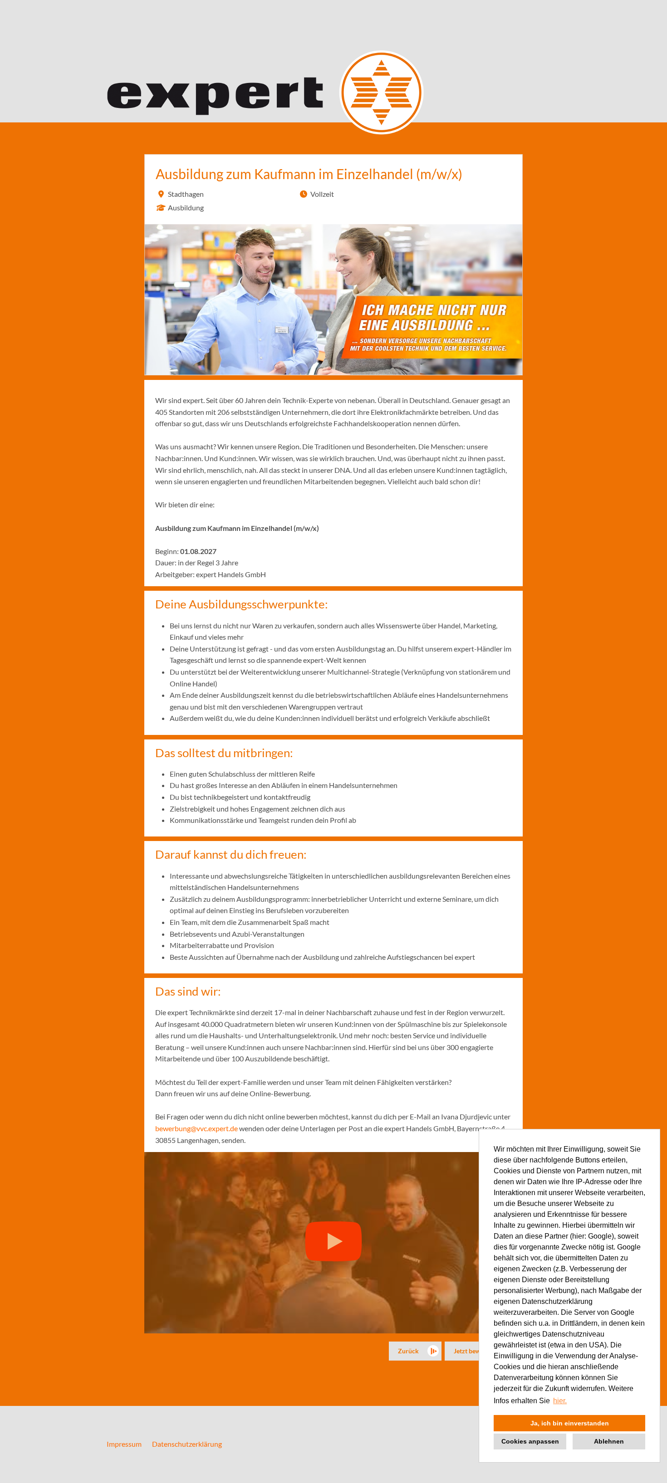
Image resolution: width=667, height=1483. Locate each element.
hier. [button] (560, 1401)
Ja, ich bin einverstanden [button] (569, 1423)
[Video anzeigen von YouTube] (333, 1242)
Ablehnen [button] (609, 1441)
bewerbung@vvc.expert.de (196, 1128)
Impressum (124, 1443)
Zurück (408, 1351)
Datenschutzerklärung (187, 1443)
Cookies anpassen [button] (530, 1441)
